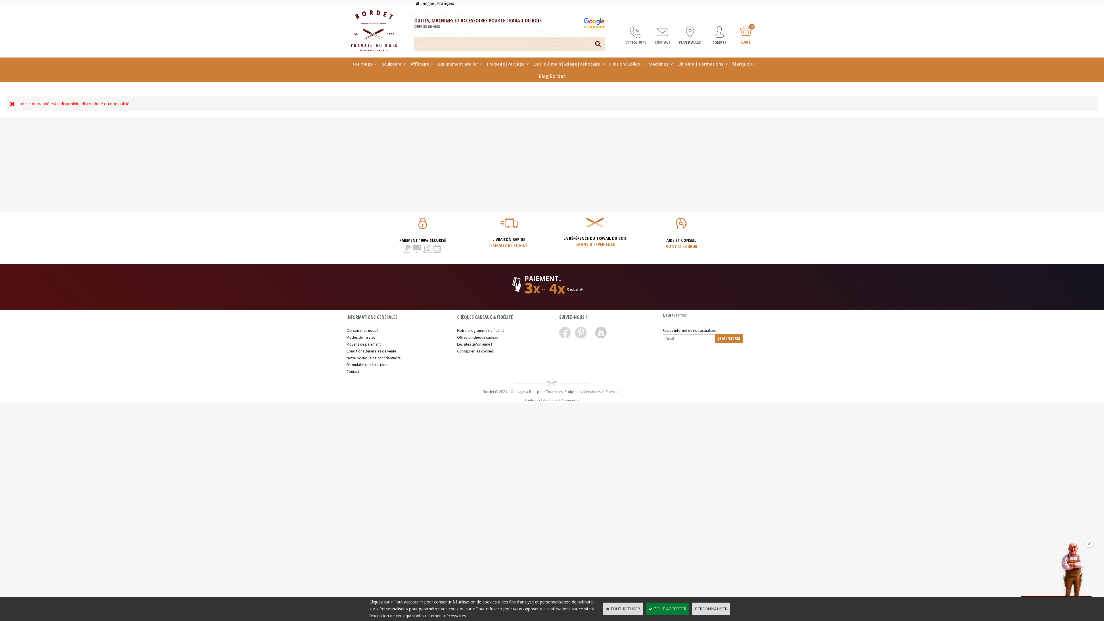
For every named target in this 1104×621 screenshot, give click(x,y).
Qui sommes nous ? (362, 330)
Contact (352, 371)
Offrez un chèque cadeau (477, 337)
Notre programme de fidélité (481, 330)
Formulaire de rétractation (368, 364)
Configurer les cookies (475, 351)
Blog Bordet (552, 76)
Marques (742, 64)
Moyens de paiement (363, 344)
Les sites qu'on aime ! (474, 344)
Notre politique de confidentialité (373, 358)
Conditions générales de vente (371, 351)
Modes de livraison (361, 337)
